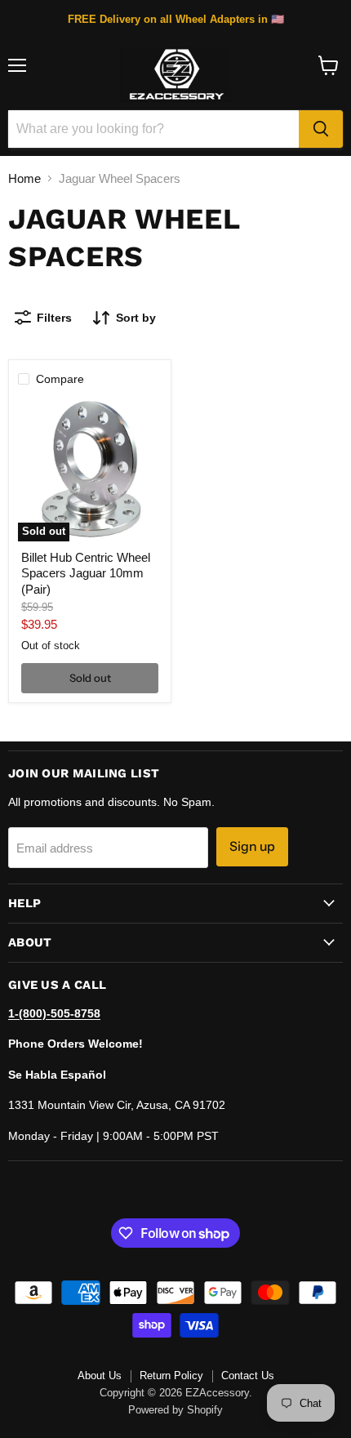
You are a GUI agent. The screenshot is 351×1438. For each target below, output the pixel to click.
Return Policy (171, 1375)
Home (24, 178)
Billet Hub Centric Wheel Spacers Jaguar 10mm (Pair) (85, 573)
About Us (100, 1375)
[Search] (321, 129)
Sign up (252, 846)
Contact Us (247, 1375)
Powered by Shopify (175, 1410)
